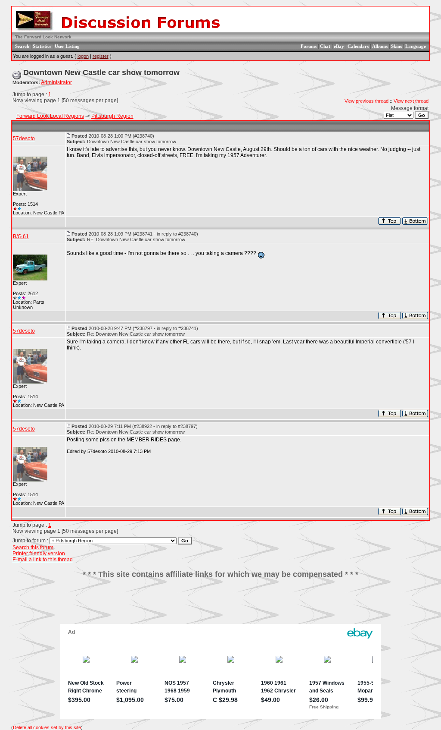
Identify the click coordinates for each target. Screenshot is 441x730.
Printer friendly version (38, 554)
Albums (380, 46)
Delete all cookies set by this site (47, 727)
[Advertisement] (220, 604)
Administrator (56, 82)
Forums (309, 46)
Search (22, 46)
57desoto (24, 138)
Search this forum (32, 547)
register (101, 56)
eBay (339, 46)
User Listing (67, 46)
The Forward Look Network (43, 37)
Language (415, 46)
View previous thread (366, 101)
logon (83, 56)
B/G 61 (21, 236)
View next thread (411, 101)
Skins (396, 46)
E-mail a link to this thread (42, 560)
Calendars (358, 46)
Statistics (42, 46)
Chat (325, 46)
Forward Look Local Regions (50, 116)
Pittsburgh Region (112, 116)
